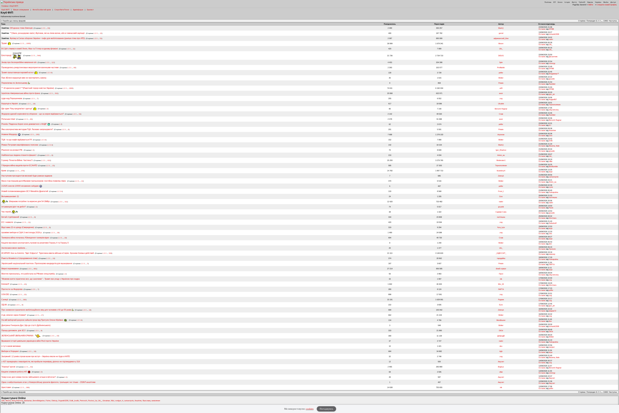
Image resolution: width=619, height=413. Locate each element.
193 (37, 134)
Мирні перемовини (10, 268)
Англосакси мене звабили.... (14, 248)
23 (25, 294)
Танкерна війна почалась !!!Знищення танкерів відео (25, 238)
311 (66, 201)
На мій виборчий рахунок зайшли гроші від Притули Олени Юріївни (32, 320)
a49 (501, 88)
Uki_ (550, 44)
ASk (3, 401)
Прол (501, 274)
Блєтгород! (6, 55)
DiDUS (501, 56)
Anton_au (501, 155)
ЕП (554, 2)
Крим (3, 171)
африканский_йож (501, 38)
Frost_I (501, 191)
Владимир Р (554, 74)
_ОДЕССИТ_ (501, 253)
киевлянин (156, 401)
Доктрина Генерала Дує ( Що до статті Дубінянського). (26, 325)
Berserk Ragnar (501, 109)
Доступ (613, 2)
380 (24, 300)
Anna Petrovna (17, 401)
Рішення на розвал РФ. (12, 150)
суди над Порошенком (11, 98)
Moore (500, 43)
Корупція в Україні (9, 103)
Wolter (500, 78)
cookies (310, 409)
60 (75, 67)
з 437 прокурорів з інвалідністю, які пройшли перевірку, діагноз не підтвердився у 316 (40, 361)
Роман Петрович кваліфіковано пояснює (19, 145)
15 (53, 165)
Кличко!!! (5, 284)
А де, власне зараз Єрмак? (13, 315)
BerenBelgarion (39, 401)
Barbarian (28, 401)
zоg (501, 98)
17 (42, 315)
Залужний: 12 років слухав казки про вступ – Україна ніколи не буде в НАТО (35, 356)
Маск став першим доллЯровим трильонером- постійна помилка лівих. (33, 181)
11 (74, 49)
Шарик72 (552, 311)
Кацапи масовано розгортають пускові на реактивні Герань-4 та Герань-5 (35, 243)
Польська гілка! (8, 119)
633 (49, 160)
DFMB (551, 29)
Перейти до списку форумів (14, 21)
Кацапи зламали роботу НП (14, 372)
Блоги (560, 2)
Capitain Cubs (501, 212)
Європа (590, 2)
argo (550, 172)
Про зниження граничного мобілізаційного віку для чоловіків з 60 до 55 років (36, 310)
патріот (552, 347)
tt (122, 401)
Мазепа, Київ (554, 146)
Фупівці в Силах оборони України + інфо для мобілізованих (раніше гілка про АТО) (47, 38)
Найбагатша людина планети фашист (19, 155)
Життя (574, 2)
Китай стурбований (10, 217)
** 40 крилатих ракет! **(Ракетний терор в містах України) (27, 88)
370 (22, 171)
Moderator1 (501, 160)
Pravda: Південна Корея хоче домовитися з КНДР (24, 124)
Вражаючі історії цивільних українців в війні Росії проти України (30, 341)
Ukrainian (106, 401)
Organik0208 (63, 401)
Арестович (6, 387)
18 (65, 238)
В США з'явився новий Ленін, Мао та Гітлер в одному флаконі (29, 49)
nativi (551, 39)
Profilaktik (501, 67)
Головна (4, 6)
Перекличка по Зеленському (14, 83)
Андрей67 (553, 99)
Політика (548, 2)
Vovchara (552, 218)
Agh (500, 351)
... (602, 21)
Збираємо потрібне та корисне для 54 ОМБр (29, 201)
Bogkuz (501, 367)
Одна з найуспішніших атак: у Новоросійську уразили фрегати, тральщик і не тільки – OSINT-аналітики (48, 382)
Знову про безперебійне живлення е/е (19, 62)
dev (501, 346)
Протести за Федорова (12, 289)
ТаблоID (582, 2)
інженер (552, 254)
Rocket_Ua (92, 401)
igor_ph (552, 94)
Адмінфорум (78, 10)
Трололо (552, 249)
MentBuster (501, 320)
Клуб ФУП (14, 6)
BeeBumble (553, 166)
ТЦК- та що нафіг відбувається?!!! (16, 140)
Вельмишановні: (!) (10, 196)
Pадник (501, 300)
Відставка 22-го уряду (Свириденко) (17, 227)
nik (501, 279)
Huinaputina (553, 192)
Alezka (8, 401)
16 (34, 104)
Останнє (542, 29)
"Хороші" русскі (8, 367)
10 (101, 33)
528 (110, 253)
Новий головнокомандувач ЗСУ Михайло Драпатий (24, 191)
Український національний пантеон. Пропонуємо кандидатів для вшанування (37, 263)
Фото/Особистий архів (42, 10)
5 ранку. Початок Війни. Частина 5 (17, 160)
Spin (501, 62)
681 (35, 269)
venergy (552, 63)
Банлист (90, 10)
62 (31, 367)
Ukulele (501, 104)
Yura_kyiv (501, 227)
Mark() (501, 28)
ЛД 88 (4, 305)
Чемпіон (598, 2)
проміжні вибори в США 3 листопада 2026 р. (21, 232)
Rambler (552, 84)
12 (82, 181)
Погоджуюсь (326, 409)
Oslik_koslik (74, 401)
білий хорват (501, 269)
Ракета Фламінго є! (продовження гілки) (19, 258)
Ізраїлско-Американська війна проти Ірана (20, 93)
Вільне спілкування (21, 10)
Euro (501, 305)
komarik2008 (554, 34)
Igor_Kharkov (501, 150)
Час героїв (6, 212)
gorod (501, 33)
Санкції (4, 299)
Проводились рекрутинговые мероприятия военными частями (30, 67)
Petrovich (83, 401)
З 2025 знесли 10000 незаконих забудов (20, 186)
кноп (501, 93)
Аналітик (552, 130)
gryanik (552, 79)
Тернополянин (554, 105)
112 (53, 62)
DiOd (501, 330)
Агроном (500, 135)
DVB (550, 141)
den (550, 244)
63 (48, 28)
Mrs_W (501, 284)
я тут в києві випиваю (11, 346)
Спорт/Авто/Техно (61, 10)
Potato (500, 83)
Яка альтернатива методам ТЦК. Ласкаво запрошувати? (27, 129)
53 (101, 38)
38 (58, 232)
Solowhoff (552, 223)
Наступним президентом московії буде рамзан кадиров (26, 176)
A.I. (550, 125)
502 (56, 93)
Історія (567, 2)
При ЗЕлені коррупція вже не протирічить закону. (24, 78)
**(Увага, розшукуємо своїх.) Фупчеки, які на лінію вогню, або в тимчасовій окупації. (47, 33)
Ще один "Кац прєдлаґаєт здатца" (17, 108)
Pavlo (551, 208)
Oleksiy (54, 401)
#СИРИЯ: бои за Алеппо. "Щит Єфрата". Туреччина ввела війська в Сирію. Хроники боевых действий (47, 253)
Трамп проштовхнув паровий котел (17, 72)
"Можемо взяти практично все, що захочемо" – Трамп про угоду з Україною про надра (40, 279)
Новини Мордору (9, 134)
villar (550, 161)
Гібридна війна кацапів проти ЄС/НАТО (19, 165)
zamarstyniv (554, 177)
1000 (28, 43)
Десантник (553, 57)
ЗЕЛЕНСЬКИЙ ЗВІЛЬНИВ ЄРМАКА (17, 336)
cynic (551, 187)
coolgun (118, 401)
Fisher (48, 401)
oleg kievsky (554, 110)
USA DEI (5, 294)
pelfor (501, 73)
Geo (550, 135)
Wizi (112, 401)
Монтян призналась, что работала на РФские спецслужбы (28, 274)
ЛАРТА (552, 264)
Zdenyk (501, 176)
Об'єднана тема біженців (21, 28)
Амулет (501, 362)
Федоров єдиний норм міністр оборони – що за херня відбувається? (32, 114)
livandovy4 (501, 171)
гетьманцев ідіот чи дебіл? (13, 207)
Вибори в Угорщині (10, 351)
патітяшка (553, 197)
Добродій (501, 336)
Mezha (605, 2)
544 (38, 55)
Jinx (550, 233)
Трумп (4, 43)
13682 (605, 21)
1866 (71, 88)
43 (25, 284)
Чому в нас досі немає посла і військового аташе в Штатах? (28, 377)
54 (80, 114)
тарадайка (501, 258)
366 (27, 387)
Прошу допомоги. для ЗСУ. (13, 330)
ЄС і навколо (7, 222)
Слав (501, 114)
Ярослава (146, 401)
